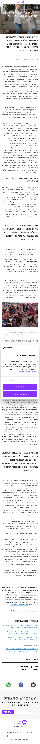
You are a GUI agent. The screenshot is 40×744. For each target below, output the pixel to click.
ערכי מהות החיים (27, 736)
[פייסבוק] (21, 685)
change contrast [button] (5, 2)
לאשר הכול (20, 387)
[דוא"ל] (33, 684)
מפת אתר (32, 732)
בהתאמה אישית (21, 394)
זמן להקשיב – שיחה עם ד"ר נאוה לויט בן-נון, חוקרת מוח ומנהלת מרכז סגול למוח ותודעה (22, 650)
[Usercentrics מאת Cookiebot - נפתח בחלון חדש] (11, 348)
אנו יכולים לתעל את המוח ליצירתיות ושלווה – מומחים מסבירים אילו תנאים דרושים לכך (22, 638)
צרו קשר (7, 732)
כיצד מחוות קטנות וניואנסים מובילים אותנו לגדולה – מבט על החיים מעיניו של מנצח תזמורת (20, 626)
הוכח (29, 96)
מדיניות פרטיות (24, 739)
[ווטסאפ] (8, 684)
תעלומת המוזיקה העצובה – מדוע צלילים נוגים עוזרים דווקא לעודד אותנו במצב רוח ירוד (22, 632)
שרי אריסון (19, 736)
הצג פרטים (9, 380)
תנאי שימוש (11, 736)
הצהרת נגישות (15, 739)
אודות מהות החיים (16, 732)
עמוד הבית (25, 732)
